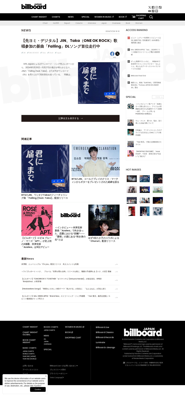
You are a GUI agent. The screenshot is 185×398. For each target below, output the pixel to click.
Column (79, 23)
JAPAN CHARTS (28, 351)
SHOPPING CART (73, 338)
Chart (45, 23)
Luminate (100, 342)
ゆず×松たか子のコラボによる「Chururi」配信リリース (103, 239)
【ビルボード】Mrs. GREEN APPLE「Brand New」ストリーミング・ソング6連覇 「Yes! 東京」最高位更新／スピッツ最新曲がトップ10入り (65, 297)
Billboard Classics (105, 332)
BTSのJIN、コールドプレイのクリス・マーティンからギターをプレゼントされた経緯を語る (95, 180)
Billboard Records (105, 337)
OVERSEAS (47, 344)
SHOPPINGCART (141, 17)
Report (67, 23)
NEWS (71, 16)
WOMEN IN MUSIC (103, 16)
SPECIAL (85, 16)
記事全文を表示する (69, 118)
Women (138, 23)
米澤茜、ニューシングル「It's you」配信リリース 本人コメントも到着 (50, 264)
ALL (45, 339)
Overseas (116, 23)
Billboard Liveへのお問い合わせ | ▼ (64, 366)
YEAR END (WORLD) (29, 359)
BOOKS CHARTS (51, 327)
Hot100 (56, 23)
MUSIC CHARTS (29, 348)
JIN (24, 53)
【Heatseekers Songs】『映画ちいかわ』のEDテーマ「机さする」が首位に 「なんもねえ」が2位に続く (63, 288)
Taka (44, 53)
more (158, 97)
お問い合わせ (28, 366)
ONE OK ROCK (34, 53)
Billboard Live (102, 327)
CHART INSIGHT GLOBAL (30, 333)
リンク (25, 374)
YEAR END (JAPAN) (29, 356)
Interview (92, 23)
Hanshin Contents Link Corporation (141, 339)
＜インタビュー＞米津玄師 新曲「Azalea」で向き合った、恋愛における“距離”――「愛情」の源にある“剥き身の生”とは (70, 233)
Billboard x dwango (105, 347)
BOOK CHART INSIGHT (29, 341)
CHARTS (56, 16)
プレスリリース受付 (58, 370)
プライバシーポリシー (58, 374)
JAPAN (46, 341)
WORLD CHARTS (28, 354)
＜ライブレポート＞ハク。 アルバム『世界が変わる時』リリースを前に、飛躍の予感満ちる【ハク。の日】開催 (66, 271)
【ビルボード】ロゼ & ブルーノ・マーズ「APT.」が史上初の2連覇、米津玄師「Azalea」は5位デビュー (36, 242)
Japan (104, 23)
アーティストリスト (31, 370)
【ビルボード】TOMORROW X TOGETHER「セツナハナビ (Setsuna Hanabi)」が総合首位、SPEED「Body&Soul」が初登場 (61, 280)
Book (128, 23)
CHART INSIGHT (39, 16)
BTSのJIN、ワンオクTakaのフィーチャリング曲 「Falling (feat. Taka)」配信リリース (44, 196)
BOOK (122, 16)
